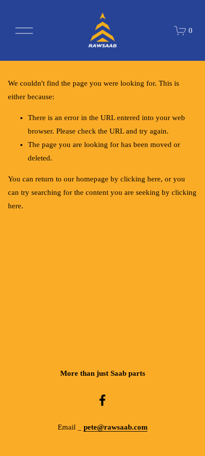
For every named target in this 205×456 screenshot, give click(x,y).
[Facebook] (102, 400)
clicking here (140, 179)
